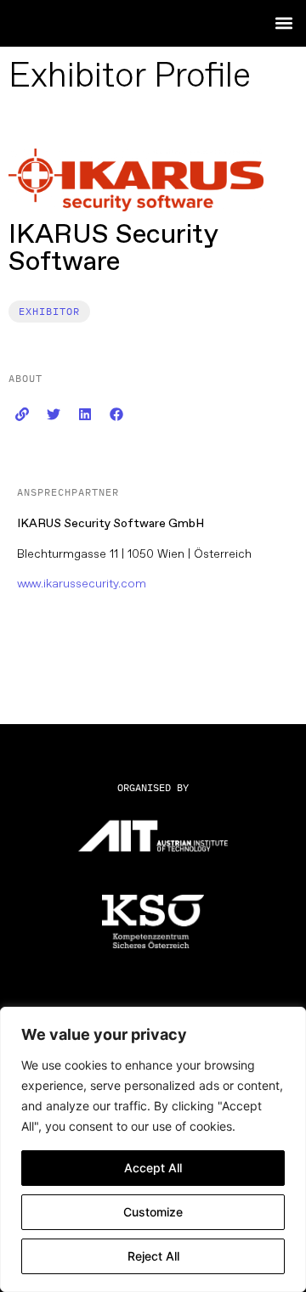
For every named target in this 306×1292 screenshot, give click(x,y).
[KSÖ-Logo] (153, 921)
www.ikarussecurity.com (81, 583)
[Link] (22, 414)
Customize (153, 1212)
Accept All (153, 1167)
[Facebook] (116, 414)
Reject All (153, 1256)
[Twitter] (53, 414)
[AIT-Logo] (153, 835)
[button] (283, 22)
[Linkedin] (85, 414)
